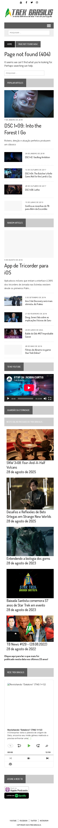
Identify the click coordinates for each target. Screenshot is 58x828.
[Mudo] (45, 398)
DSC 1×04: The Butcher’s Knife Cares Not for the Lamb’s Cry (38, 175)
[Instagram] (37, 2)
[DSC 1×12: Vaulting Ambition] (13, 160)
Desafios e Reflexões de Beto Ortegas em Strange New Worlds (29, 514)
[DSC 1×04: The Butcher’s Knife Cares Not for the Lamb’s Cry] (13, 176)
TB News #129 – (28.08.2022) (27, 644)
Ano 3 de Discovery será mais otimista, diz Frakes (38, 303)
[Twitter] (31, 2)
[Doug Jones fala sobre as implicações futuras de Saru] (13, 320)
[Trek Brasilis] (29, 13)
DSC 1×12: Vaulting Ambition (37, 157)
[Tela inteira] (49, 398)
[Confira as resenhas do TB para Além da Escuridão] (13, 209)
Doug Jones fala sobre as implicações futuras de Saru (38, 319)
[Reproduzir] (8, 398)
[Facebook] (26, 2)
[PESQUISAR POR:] (29, 32)
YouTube (13, 821)
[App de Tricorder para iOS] (29, 256)
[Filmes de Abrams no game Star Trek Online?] (13, 352)
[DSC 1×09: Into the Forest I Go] (29, 115)
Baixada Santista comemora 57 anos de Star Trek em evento (27, 602)
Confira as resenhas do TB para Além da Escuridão (37, 208)
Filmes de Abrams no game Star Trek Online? (38, 351)
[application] (29, 388)
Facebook (24, 821)
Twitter (34, 821)
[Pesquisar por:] (24, 73)
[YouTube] (21, 2)
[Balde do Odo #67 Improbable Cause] (13, 336)
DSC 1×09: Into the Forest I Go (22, 129)
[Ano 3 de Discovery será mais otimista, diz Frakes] (13, 304)
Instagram (44, 821)
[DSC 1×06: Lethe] (13, 192)
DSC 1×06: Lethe (32, 189)
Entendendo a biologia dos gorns (28, 558)
